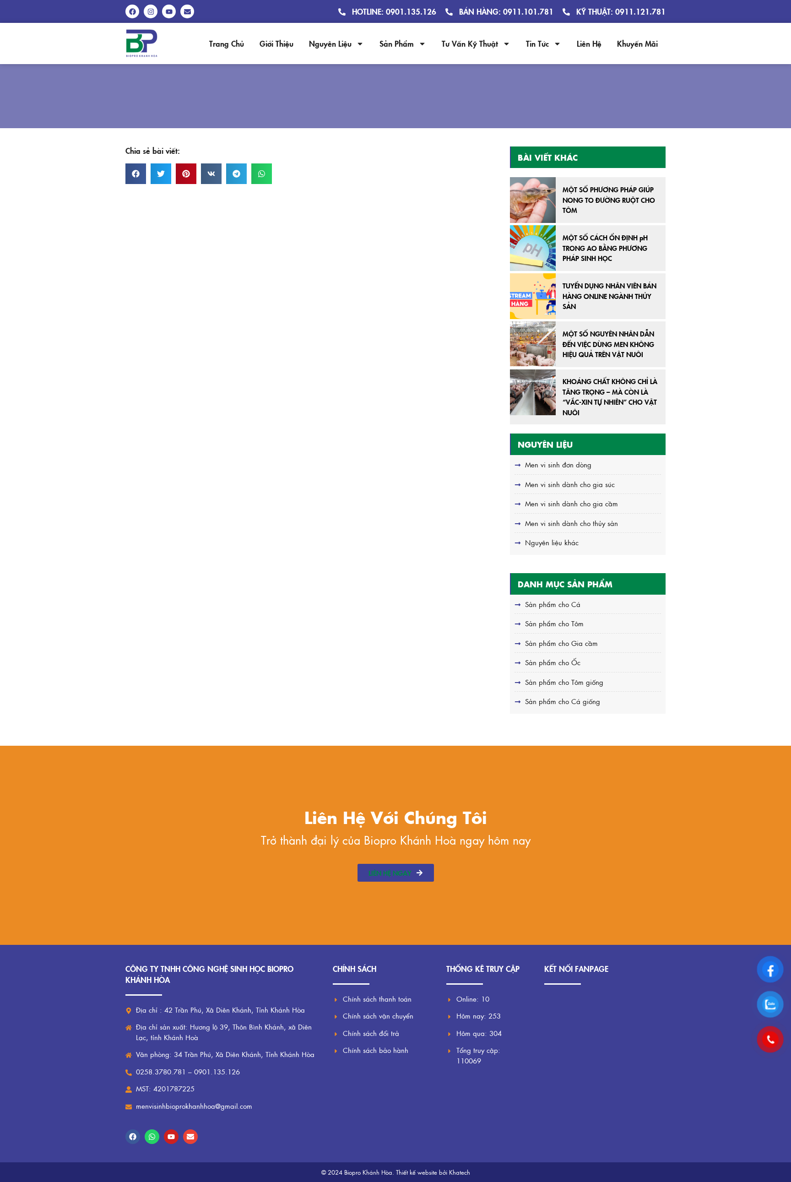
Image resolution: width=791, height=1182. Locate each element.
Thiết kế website (416, 1172)
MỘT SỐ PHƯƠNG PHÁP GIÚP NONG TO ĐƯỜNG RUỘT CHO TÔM (609, 199)
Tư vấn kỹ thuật (470, 43)
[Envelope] (190, 1136)
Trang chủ (226, 43)
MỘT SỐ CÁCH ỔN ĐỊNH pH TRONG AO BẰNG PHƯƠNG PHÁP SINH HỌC (605, 248)
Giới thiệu (276, 43)
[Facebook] (132, 1136)
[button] (135, 173)
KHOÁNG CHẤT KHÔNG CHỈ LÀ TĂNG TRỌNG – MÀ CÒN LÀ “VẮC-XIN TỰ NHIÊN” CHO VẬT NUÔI (610, 396)
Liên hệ (589, 43)
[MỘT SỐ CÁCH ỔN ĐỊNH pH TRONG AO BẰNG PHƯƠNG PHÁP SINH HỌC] (533, 248)
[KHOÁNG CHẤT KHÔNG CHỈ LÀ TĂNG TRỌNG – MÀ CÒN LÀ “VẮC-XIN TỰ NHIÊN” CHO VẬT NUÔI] (533, 392)
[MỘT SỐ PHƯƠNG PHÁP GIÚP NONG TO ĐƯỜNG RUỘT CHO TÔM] (533, 200)
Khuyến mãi (637, 43)
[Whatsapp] (152, 1136)
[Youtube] (171, 1136)
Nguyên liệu (330, 43)
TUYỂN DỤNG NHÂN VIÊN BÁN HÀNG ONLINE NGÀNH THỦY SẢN (609, 296)
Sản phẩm (396, 43)
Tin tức (537, 43)
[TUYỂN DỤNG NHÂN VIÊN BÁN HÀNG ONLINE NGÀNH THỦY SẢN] (533, 296)
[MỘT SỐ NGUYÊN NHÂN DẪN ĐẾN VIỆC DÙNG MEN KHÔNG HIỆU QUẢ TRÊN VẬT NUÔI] (533, 344)
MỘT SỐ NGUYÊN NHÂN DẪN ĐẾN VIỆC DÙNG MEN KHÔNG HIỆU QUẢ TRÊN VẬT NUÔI (608, 344)
